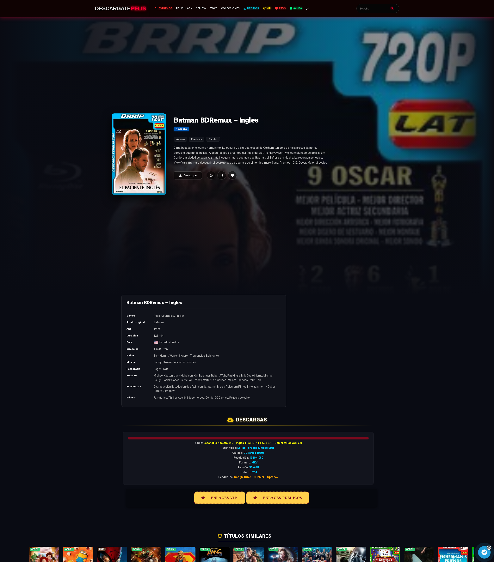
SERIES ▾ (201, 8)
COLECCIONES (230, 8)
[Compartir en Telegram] (221, 175)
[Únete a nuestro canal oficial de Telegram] (484, 552)
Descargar (190, 175)
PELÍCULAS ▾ (184, 8)
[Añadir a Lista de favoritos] (232, 175)
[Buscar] (392, 8)
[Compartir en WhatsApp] (211, 175)
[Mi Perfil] (307, 8)
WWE (213, 8)
